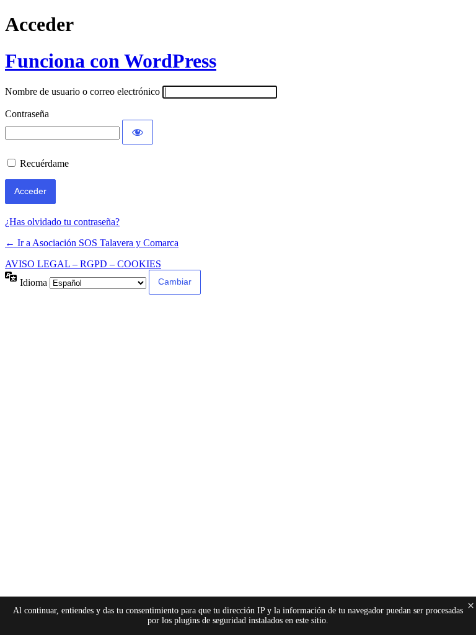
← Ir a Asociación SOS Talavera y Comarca (91, 243)
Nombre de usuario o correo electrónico (82, 91)
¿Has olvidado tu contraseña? (62, 221)
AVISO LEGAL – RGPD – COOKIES (83, 264)
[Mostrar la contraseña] (137, 132)
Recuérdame (44, 163)
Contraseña (27, 114)
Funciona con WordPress (110, 61)
